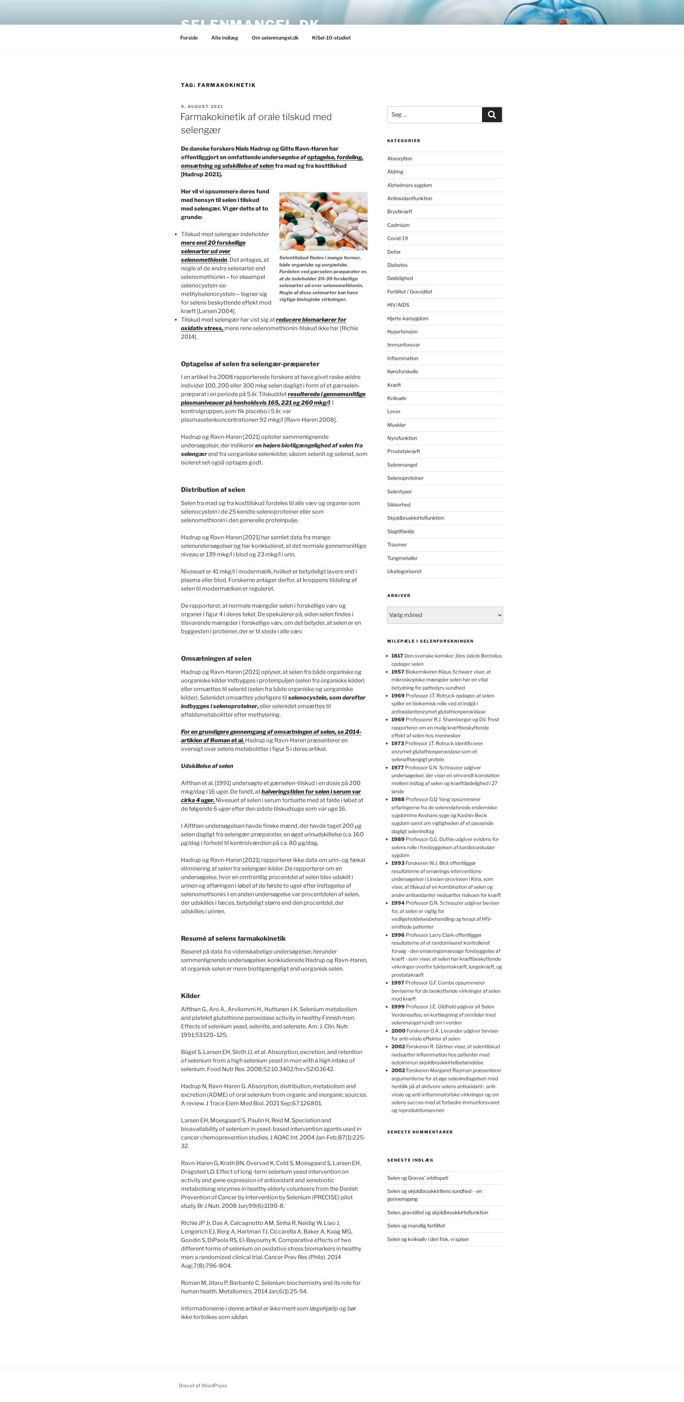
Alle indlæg (224, 38)
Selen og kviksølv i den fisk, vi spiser (428, 1239)
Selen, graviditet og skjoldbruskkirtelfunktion (437, 1212)
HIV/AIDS (398, 305)
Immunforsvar (403, 345)
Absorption (399, 158)
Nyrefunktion (402, 438)
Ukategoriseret (404, 571)
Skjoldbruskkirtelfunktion (415, 518)
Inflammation (402, 358)
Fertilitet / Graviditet (409, 292)
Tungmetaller (402, 558)
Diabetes (397, 265)
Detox (394, 252)
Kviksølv (396, 398)
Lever (393, 411)
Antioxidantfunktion (409, 198)
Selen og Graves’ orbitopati (417, 1178)
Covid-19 (397, 238)
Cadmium (398, 225)
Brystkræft (399, 211)
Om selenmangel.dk (275, 38)
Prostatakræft (403, 451)
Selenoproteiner (405, 478)
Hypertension (402, 331)
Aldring (395, 171)
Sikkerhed (398, 505)
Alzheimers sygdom (409, 185)
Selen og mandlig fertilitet (416, 1225)
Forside (189, 38)
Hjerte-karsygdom (408, 318)
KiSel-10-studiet (331, 38)
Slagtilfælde (400, 531)
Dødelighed (400, 278)
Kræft (394, 385)
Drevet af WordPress (203, 1385)
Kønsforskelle (402, 371)
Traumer (397, 544)
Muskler (396, 425)
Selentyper (399, 491)
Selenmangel (402, 465)
